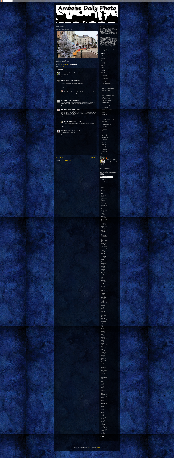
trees (102, 411)
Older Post (94, 158)
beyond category (104, 205)
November (104, 134)
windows (102, 430)
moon (102, 341)
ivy (101, 326)
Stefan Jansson (64, 109)
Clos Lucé (103, 256)
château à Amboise (103, 231)
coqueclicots (103, 260)
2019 (102, 65)
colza (102, 259)
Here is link (102, 49)
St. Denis (102, 388)
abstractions (103, 187)
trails (102, 409)
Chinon (102, 251)
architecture (103, 192)
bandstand (103, 200)
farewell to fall (104, 121)
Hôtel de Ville (103, 319)
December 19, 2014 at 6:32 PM (75, 90)
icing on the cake (105, 97)
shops (102, 383)
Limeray (102, 332)
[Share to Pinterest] (76, 64)
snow (102, 387)
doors (102, 267)
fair (101, 278)
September (104, 137)
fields (102, 283)
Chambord (103, 223)
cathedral (102, 221)
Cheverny (102, 250)
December (104, 75)
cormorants (103, 263)
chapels (102, 228)
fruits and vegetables (103, 302)
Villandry (102, 420)
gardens (102, 305)
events (102, 277)
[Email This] (71, 64)
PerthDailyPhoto (64, 80)
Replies (63, 87)
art (101, 193)
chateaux (102, 243)
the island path (105, 122)
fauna (102, 280)
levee (102, 331)
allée (101, 189)
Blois (102, 213)
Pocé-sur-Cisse (104, 363)
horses (102, 318)
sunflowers (103, 396)
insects (102, 325)
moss (102, 343)
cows (102, 264)
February (104, 149)
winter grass (104, 79)
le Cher (102, 329)
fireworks (102, 284)
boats (102, 214)
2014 (102, 74)
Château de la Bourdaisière (103, 236)
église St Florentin (102, 275)
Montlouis (102, 340)
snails (102, 386)
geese (102, 308)
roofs (102, 371)
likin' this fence (105, 107)
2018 (102, 67)
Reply (62, 76)
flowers (102, 290)
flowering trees (103, 287)
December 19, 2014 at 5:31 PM (74, 80)
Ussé (102, 415)
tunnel (102, 414)
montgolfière (103, 338)
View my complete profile (104, 168)
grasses (102, 310)
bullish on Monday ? (106, 105)
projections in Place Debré (107, 93)
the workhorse (104, 86)
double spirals (104, 126)
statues (102, 390)
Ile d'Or (102, 323)
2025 (102, 55)
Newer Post (59, 158)
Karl (61, 72)
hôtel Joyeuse (103, 321)
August (103, 139)
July (103, 140)
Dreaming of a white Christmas (108, 88)
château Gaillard (104, 240)
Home (76, 158)
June (103, 142)
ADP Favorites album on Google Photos (106, 31)
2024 (102, 57)
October (103, 135)
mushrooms (103, 344)
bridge (102, 216)
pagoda (102, 353)
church (102, 253)
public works (103, 367)
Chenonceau (103, 248)
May (103, 144)
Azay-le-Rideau (104, 198)
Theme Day (103, 402)
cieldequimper (64, 100)
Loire (102, 335)
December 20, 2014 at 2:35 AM (74, 130)
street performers (103, 394)
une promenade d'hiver (106, 83)
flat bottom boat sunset (106, 85)
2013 (102, 153)
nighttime (102, 347)
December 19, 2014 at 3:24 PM (69, 72)
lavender (102, 328)
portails (102, 365)
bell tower (102, 203)
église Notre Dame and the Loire (108, 119)
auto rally (102, 195)
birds (102, 211)
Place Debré (62, 66)
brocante (102, 217)
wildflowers (103, 429)
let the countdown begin (106, 104)
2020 (102, 63)
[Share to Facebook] (75, 64)
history (102, 311)
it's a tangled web (105, 102)
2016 (102, 70)
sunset (102, 399)
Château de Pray (104, 238)
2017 (102, 69)
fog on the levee (105, 116)
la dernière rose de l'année (107, 124)
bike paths (103, 210)
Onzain (102, 349)
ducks (102, 270)
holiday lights (103, 315)
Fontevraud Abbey (103, 294)
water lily (102, 424)
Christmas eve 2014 (106, 90)
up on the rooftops (105, 110)
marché (102, 337)
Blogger (98, 447)
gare (101, 307)
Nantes (102, 346)
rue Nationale (103, 374)
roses (102, 373)
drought (102, 269)
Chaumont (103, 244)
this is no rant (104, 114)
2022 (102, 60)
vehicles (102, 417)
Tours (102, 406)
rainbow (102, 368)
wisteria (102, 433)
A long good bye (105, 117)
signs (102, 384)
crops (102, 266)
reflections (103, 370)
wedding (102, 426)
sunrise (102, 397)
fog (101, 291)
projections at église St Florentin (108, 92)
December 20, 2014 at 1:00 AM (75, 121)
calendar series (104, 219)
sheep (102, 381)
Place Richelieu (104, 360)
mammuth (89, 447)
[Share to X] (73, 64)
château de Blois (104, 232)
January (103, 151)
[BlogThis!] (72, 64)
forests (102, 295)
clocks (102, 254)
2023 (102, 58)
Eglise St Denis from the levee (108, 95)
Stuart (65, 90)
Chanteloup (103, 224)
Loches (102, 334)
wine (101, 432)
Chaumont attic (104, 246)
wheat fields (103, 427)
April (103, 146)
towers (102, 408)
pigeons (102, 355)
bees (102, 202)
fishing (102, 286)
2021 (102, 62)
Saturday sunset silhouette (107, 109)
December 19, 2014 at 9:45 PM (73, 100)
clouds (102, 257)
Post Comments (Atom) (66, 160)
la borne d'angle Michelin (106, 81)
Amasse (102, 190)
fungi (102, 304)
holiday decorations (103, 314)
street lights (103, 392)
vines (102, 421)
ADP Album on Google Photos (111, 33)
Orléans (102, 350)
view (101, 418)
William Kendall (64, 130)
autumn (102, 196)
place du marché (104, 358)
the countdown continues (107, 100)
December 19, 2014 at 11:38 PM (74, 109)
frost (101, 300)
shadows (102, 380)
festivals (102, 281)
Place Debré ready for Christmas (108, 98)
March (103, 147)
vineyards (102, 423)
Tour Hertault (103, 405)
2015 (102, 72)
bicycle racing (103, 207)
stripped (103, 112)
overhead (102, 352)
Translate (104, 179)
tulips (102, 412)
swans (102, 400)
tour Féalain (103, 403)
